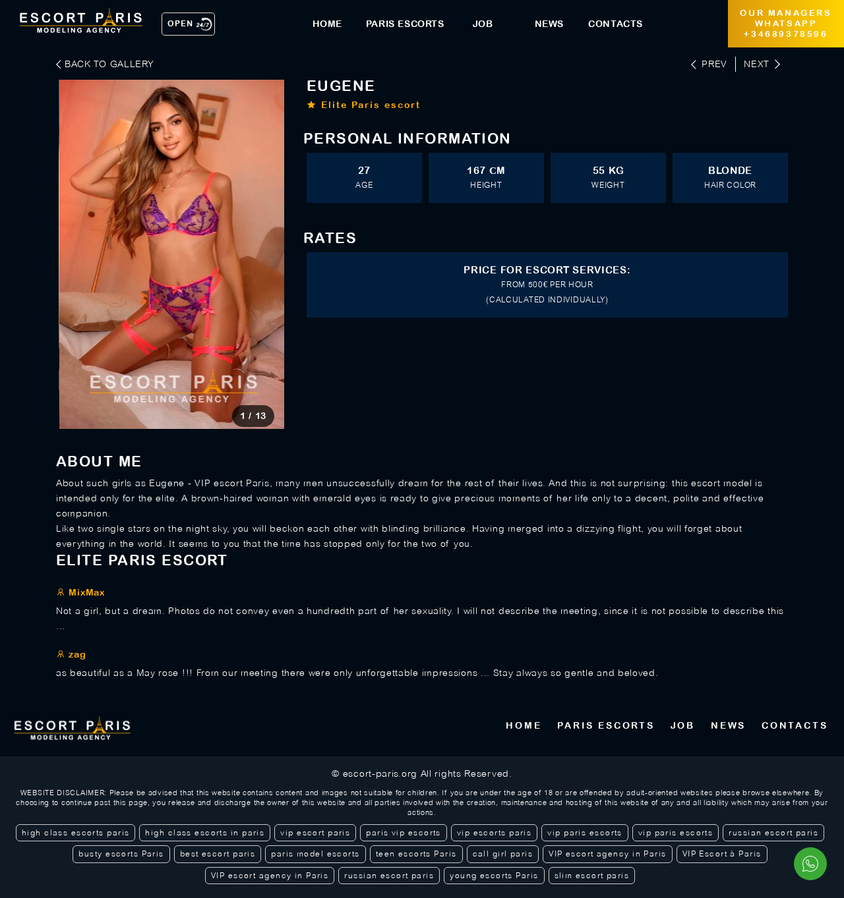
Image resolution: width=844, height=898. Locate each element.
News (728, 725)
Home (523, 725)
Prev (714, 64)
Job (683, 725)
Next (756, 64)
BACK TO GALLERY (109, 64)
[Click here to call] (810, 863)
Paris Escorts (605, 725)
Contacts (795, 725)
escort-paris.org (380, 773)
